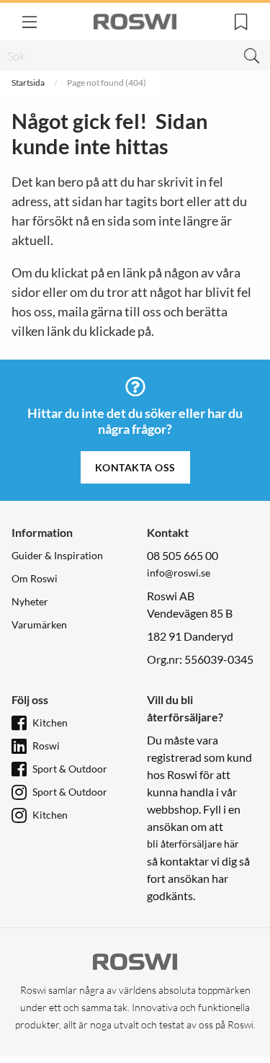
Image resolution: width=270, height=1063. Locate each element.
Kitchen (50, 722)
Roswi (46, 745)
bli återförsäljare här (193, 843)
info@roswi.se (178, 572)
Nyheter (30, 601)
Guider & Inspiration (57, 555)
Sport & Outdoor (69, 768)
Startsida (28, 82)
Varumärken (39, 624)
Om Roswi (35, 578)
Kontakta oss (135, 467)
